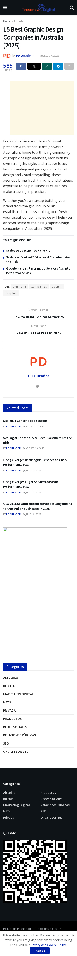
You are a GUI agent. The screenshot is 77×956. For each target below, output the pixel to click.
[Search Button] (72, 7)
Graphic (10, 293)
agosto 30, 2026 (34, 448)
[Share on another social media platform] (69, 66)
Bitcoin (9, 686)
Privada (18, 21)
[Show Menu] (5, 7)
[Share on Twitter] (34, 66)
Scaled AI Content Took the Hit (28, 250)
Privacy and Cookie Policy (48, 945)
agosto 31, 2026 (34, 426)
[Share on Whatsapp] (47, 66)
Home (7, 21)
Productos (12, 719)
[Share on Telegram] (58, 66)
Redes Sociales (15, 727)
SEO (6, 743)
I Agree (39, 951)
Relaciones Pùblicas (19, 735)
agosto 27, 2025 (49, 55)
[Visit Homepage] (38, 7)
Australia (19, 286)
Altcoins (10, 678)
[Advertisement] (42, 108)
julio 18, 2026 (33, 514)
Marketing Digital (18, 694)
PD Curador (24, 55)
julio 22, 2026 (33, 470)
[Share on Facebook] (21, 66)
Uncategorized (15, 751)
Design (56, 286)
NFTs (7, 702)
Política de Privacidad (17, 929)
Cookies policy (47, 929)
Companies (39, 286)
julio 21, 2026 (33, 492)
